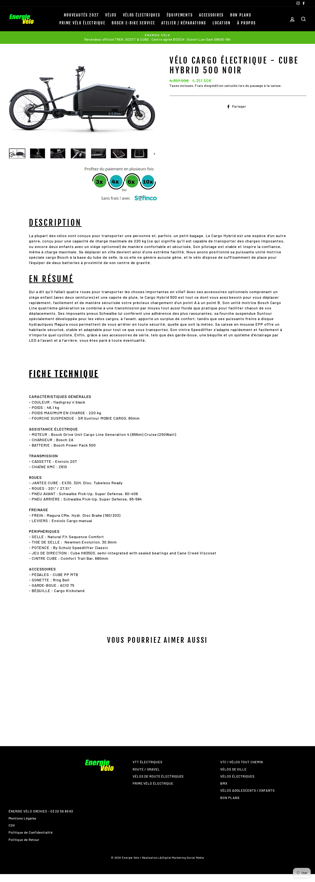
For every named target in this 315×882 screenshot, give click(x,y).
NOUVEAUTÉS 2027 (81, 15)
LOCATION (222, 23)
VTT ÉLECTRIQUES (147, 762)
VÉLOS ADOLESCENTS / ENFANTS (247, 790)
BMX (223, 783)
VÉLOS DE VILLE (233, 769)
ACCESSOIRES (211, 15)
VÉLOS (111, 15)
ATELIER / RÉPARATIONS (183, 23)
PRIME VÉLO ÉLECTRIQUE (82, 23)
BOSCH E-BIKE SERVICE (133, 23)
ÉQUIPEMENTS (180, 15)
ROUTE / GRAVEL (146, 769)
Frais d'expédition (209, 86)
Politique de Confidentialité (31, 832)
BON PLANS (240, 15)
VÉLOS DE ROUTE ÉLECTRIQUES (158, 776)
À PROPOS (246, 23)
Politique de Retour (24, 840)
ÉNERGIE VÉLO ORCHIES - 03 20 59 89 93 (41, 811)
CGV (12, 825)
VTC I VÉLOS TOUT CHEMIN (241, 762)
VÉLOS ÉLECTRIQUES (141, 15)
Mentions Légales (22, 818)
